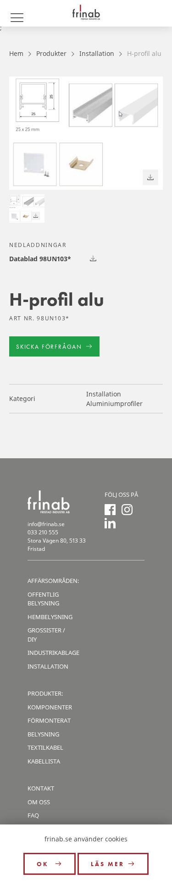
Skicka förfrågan (49, 347)
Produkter (51, 53)
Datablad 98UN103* (40, 258)
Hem (16, 53)
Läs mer (107, 864)
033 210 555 (43, 532)
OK (44, 864)
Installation (96, 53)
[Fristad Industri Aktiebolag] (86, 13)
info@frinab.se (46, 524)
